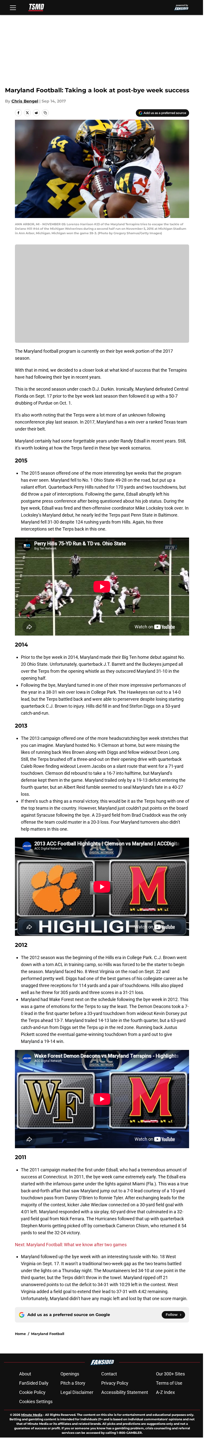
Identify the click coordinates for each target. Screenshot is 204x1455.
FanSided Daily (34, 1383)
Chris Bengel (24, 101)
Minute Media (31, 1415)
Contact (109, 1373)
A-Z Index (165, 1392)
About (25, 1373)
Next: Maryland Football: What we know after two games (71, 1244)
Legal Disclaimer (76, 1392)
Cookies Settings (35, 1401)
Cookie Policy (32, 1392)
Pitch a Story (72, 1383)
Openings (69, 1373)
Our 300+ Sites (170, 1373)
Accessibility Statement (124, 1392)
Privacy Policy (114, 1383)
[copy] (45, 112)
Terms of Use (169, 1383)
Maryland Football (47, 1334)
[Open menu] (13, 7)
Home (20, 1334)
